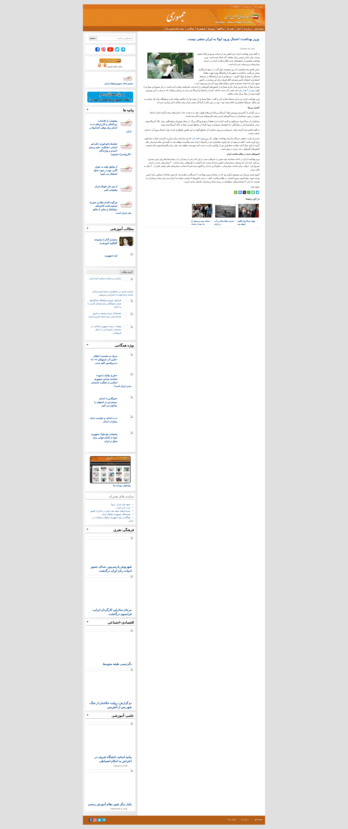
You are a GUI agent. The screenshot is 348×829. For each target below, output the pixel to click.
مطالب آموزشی (122, 229)
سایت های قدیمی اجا (174, 28)
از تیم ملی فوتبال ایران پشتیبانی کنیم (106, 187)
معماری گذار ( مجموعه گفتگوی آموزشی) (105, 241)
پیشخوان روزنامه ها (122, 485)
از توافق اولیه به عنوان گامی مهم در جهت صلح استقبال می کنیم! (105, 170)
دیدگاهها (221, 28)
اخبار (239, 28)
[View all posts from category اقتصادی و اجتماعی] (88, 622)
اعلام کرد (196, 138)
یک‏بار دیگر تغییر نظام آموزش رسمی (110, 804)
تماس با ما (259, 6)
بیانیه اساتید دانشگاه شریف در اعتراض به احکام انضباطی (113, 759)
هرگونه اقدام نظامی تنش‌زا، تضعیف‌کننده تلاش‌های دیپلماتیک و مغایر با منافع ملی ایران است (110, 207)
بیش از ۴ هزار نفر (247, 90)
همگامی (190, 28)
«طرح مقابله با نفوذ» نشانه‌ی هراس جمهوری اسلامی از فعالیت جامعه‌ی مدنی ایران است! (111, 380)
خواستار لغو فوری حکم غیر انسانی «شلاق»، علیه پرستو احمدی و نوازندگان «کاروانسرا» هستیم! (110, 149)
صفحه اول (259, 28)
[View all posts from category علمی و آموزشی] (88, 715)
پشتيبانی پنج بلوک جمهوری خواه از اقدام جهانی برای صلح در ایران (104, 437)
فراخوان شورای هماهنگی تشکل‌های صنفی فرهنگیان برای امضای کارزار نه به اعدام (104, 303)
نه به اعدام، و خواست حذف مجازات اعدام (103, 419)
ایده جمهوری (111, 255)
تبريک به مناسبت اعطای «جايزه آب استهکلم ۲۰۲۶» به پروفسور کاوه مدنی (104, 359)
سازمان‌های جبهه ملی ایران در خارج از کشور (110, 511)
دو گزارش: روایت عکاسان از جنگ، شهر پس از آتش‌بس (110, 705)
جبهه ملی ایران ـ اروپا (120, 504)
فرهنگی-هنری (123, 530)
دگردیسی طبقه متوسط (117, 664)
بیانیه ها (230, 28)
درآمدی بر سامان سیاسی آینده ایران (105, 278)
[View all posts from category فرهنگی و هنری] (88, 530)
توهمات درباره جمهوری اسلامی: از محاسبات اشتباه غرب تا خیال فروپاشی (106, 329)
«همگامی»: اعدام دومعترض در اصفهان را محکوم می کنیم (105, 402)
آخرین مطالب (127, 272)
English (236, 6)
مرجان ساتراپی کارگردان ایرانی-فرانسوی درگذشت (112, 612)
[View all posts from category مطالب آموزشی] (88, 229)
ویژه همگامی (124, 345)
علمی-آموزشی (123, 716)
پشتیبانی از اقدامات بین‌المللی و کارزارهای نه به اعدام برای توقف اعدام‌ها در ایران (110, 126)
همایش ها (201, 28)
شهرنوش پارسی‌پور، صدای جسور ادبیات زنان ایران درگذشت (111, 568)
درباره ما (248, 28)
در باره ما (247, 6)
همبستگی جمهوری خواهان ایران (116, 514)
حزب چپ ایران (123, 507)
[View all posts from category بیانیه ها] (88, 110)
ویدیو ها (211, 28)
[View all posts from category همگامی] (88, 345)
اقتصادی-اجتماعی (121, 622)
